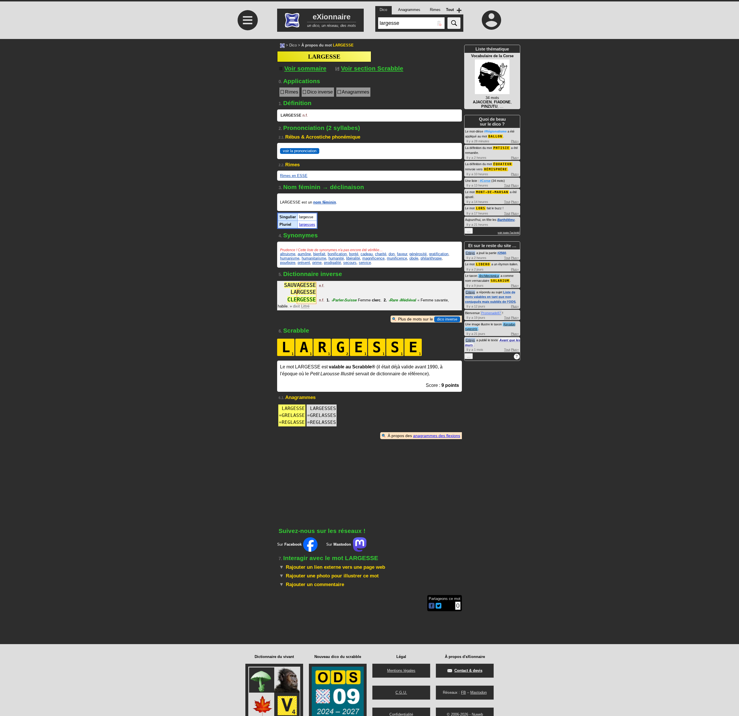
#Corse (485, 180)
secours (350, 262)
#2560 (501, 253)
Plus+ (515, 141)
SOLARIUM (500, 281)
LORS (480, 208)
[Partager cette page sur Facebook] (431, 606)
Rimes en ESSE (293, 176)
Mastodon (478, 692)
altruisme (287, 254)
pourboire (287, 262)
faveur (402, 254)
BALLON (495, 136)
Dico (293, 45)
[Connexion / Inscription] (491, 20)
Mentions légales (401, 670)
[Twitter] (438, 607)
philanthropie (431, 258)
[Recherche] (453, 23)
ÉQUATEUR (502, 164)
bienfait (319, 254)
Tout (507, 185)
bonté (353, 254)
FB (463, 692)
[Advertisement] (247, 191)
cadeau (367, 254)
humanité (336, 258)
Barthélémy (506, 219)
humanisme (289, 258)
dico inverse (447, 319)
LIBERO (483, 264)
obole (413, 258)
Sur (289, 544)
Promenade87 (491, 313)
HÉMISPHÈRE (495, 169)
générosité (418, 254)
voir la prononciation (299, 151)
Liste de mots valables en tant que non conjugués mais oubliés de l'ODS (490, 296)
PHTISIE (501, 148)
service (365, 262)
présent (304, 262)
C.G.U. (401, 692)
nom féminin (324, 202)
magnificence (373, 258)
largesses (307, 224)
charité (380, 254)
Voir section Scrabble (372, 68)
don (392, 254)
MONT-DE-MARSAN (492, 192)
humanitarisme (314, 258)
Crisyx (470, 253)
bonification (337, 254)
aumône (304, 254)
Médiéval (407, 300)
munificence (397, 258)
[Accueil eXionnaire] (282, 45)
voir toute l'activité (509, 232)
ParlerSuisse (344, 300)
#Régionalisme (495, 131)
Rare (393, 300)
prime (317, 262)
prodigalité (332, 262)
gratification (438, 254)
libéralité (353, 258)
